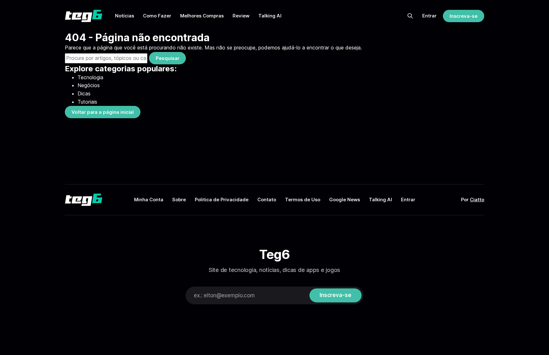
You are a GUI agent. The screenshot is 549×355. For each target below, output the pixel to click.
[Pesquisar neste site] (410, 16)
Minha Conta (148, 200)
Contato (266, 200)
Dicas (84, 93)
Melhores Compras (202, 16)
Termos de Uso (302, 200)
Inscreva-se (464, 16)
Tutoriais (87, 102)
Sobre (179, 200)
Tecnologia (90, 77)
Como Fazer (157, 16)
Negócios (89, 85)
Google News (344, 200)
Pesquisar (167, 58)
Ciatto (477, 200)
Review (241, 16)
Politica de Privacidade (221, 200)
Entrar (429, 16)
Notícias (124, 16)
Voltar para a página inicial (102, 112)
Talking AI (269, 16)
